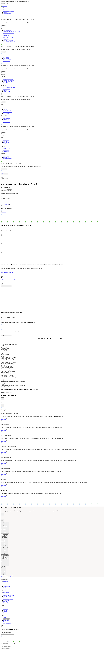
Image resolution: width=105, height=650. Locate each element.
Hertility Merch (6, 600)
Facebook (5, 609)
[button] (52, 17)
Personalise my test (5, 198)
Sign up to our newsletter (6, 632)
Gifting (5, 601)
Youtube (5, 611)
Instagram (5, 607)
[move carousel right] (2, 405)
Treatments (5, 587)
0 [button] (2, 172)
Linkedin (5, 610)
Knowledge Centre (7, 623)
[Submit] (1, 635)
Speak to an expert (5, 204)
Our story (5, 594)
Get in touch (3, 169)
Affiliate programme (8, 599)
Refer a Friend (6, 603)
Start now (3, 25)
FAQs (4, 617)
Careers (5, 597)
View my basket (4, 178)
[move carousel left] (2, 398)
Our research (6, 592)
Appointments (6, 586)
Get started (5, 581)
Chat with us (6, 619)
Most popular (3, 190)
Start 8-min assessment (6, 285)
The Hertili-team (7, 596)
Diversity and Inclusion (8, 595)
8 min (10, 190)
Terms (4, 621)
